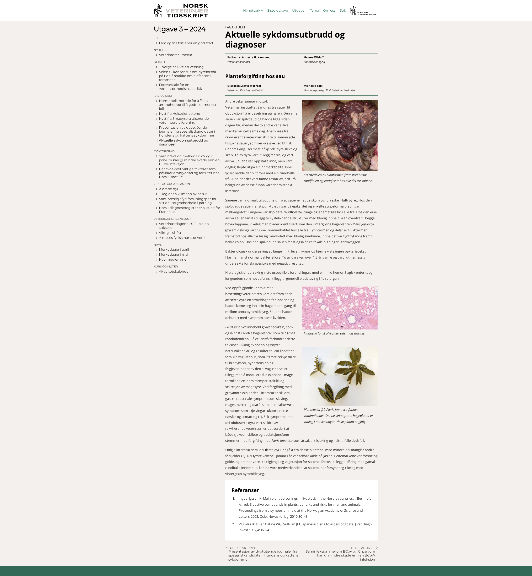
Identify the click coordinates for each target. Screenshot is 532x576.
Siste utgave (277, 10)
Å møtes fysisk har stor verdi (182, 238)
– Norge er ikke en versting (181, 67)
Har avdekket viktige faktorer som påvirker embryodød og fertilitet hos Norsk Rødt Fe (189, 173)
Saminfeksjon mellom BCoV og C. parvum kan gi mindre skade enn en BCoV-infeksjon (189, 160)
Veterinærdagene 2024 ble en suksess (184, 226)
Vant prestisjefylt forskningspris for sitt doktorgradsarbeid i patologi (187, 201)
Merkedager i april (174, 249)
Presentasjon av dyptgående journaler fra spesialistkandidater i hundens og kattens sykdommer (187, 131)
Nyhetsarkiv (253, 10)
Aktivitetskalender (174, 271)
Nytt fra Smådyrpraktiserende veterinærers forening (184, 120)
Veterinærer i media (175, 55)
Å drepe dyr (168, 189)
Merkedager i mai (173, 254)
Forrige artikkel (242, 547)
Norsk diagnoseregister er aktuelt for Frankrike (189, 210)
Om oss (329, 10)
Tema (314, 10)
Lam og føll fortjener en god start (186, 43)
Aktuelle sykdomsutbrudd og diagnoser (183, 142)
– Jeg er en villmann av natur (183, 194)
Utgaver (299, 10)
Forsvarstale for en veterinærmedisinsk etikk (180, 87)
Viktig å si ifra (170, 233)
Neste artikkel (363, 547)
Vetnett (356, 8)
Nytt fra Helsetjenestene (179, 114)
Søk (343, 10)
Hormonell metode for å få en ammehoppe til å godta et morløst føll (188, 105)
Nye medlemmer (173, 259)
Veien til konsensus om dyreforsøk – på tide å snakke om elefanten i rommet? (189, 76)
